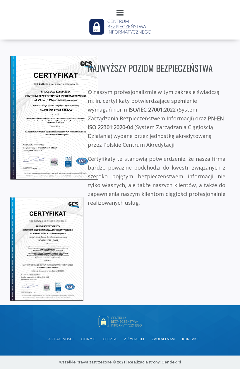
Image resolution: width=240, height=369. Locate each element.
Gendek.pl (171, 362)
